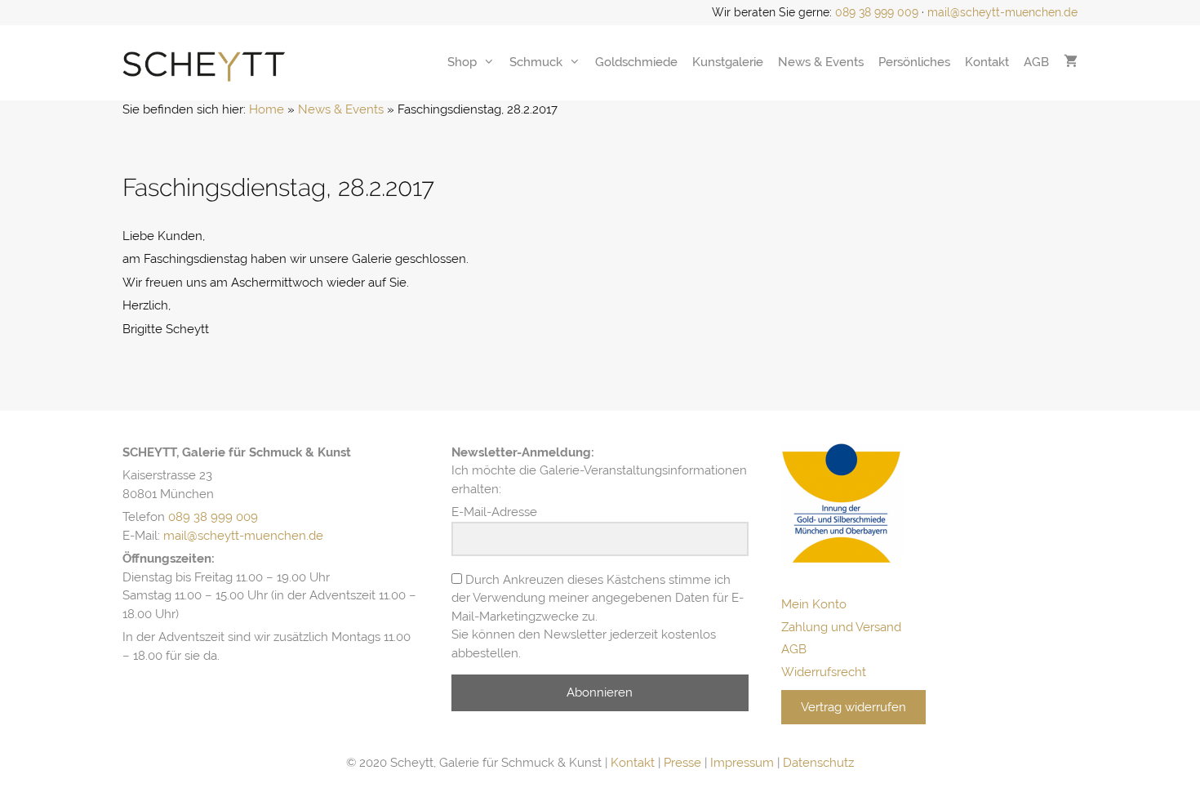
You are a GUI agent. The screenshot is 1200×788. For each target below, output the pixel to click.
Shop (462, 62)
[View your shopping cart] (1071, 62)
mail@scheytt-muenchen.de (1002, 12)
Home (266, 109)
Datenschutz (818, 762)
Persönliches (914, 62)
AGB (1036, 62)
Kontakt (987, 62)
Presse (682, 762)
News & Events (821, 62)
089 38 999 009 (876, 12)
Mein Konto (814, 604)
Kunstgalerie (727, 62)
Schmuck (535, 62)
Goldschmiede (636, 62)
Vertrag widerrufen (853, 707)
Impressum (742, 762)
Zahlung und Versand (841, 627)
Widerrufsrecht (823, 672)
